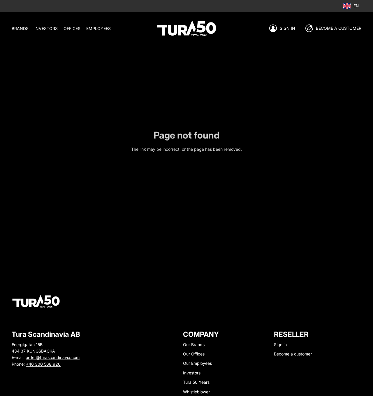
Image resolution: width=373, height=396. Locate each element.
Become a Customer (338, 28)
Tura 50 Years (196, 382)
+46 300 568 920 (43, 364)
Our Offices (194, 353)
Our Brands (194, 344)
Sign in (287, 28)
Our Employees (197, 363)
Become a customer (293, 353)
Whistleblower (196, 391)
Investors (191, 372)
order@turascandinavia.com (53, 357)
